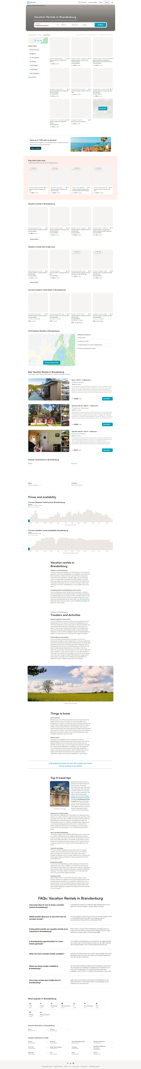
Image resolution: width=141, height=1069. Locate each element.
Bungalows (33, 53)
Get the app (83, 2)
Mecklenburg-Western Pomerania (80, 797)
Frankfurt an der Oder (81, 601)
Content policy (84, 1066)
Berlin (82, 656)
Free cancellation (34, 73)
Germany (40, 35)
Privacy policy (75, 1066)
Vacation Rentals (32, 35)
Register (107, 2)
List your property (92, 2)
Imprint (65, 1066)
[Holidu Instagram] (67, 1063)
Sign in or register (35, 148)
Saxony (86, 796)
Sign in (101, 2)
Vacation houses (34, 49)
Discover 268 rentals (51, 362)
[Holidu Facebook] (73, 1063)
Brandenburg (46, 35)
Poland (65, 658)
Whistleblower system (94, 1066)
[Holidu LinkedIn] (70, 1063)
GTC (70, 1066)
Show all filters (32, 77)
